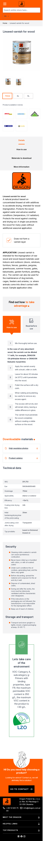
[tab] (21, 141)
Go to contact (19, 789)
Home (5, 23)
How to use (12, 327)
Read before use (31, 327)
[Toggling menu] (5, 4)
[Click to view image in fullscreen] (21, 52)
